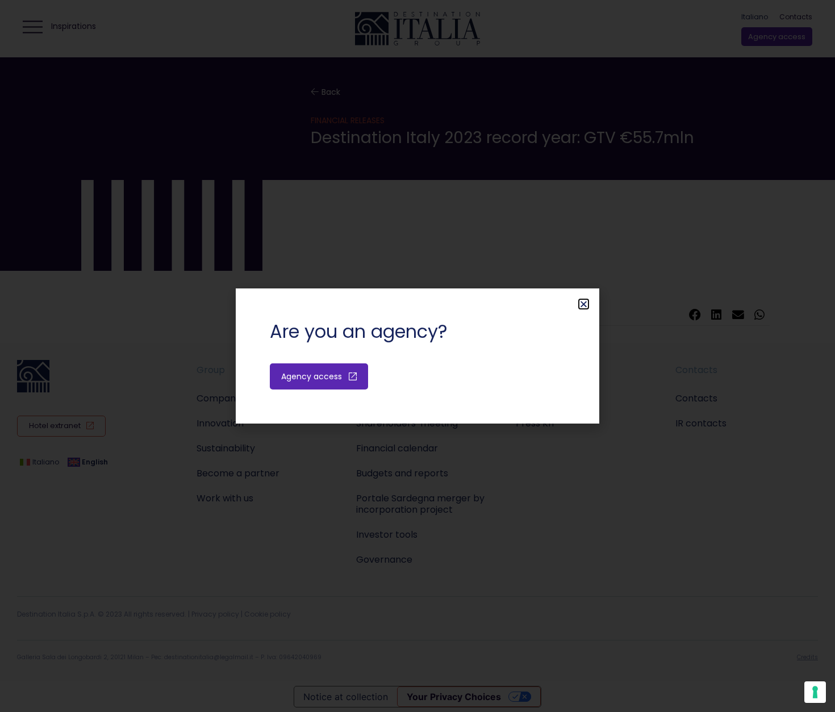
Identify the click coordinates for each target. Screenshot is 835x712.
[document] (417, 356)
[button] (583, 304)
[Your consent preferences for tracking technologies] (815, 692)
